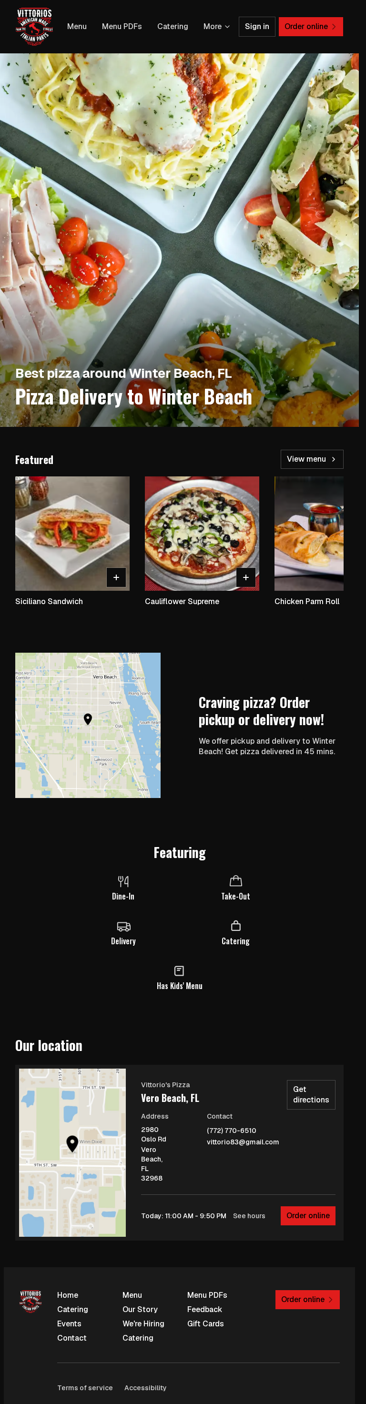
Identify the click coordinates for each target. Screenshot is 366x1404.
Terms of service (85, 1388)
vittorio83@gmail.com (243, 1142)
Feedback (205, 1309)
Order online (308, 1216)
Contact (72, 1338)
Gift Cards (205, 1324)
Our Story (140, 1309)
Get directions (311, 1094)
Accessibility (145, 1388)
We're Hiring (143, 1324)
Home (67, 1295)
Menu (77, 26)
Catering (172, 26)
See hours (249, 1216)
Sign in (257, 26)
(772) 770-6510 (231, 1130)
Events (69, 1324)
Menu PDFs (122, 26)
